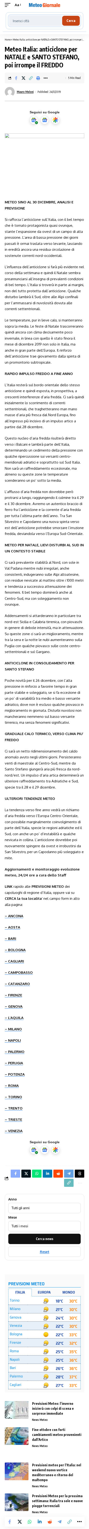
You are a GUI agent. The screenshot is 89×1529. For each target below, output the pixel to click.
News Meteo (40, 1420)
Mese (12, 1217)
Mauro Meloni (25, 92)
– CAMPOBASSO (19, 972)
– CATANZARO (17, 984)
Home (8, 39)
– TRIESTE (13, 1119)
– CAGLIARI (14, 961)
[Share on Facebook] (16, 78)
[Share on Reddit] (50, 1522)
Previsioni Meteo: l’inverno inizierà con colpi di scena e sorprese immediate (53, 1408)
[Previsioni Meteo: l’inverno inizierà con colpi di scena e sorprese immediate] (16, 1410)
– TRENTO (14, 1108)
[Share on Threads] (79, 1174)
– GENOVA (14, 1006)
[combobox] (35, 21)
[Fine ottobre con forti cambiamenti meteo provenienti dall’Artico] (16, 1436)
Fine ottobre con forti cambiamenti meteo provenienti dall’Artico (56, 1435)
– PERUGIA (14, 1063)
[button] (9, 5)
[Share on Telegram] (60, 1522)
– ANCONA (14, 916)
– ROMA (12, 1085)
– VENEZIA (14, 1131)
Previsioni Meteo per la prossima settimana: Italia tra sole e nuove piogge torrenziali (57, 1501)
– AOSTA (12, 927)
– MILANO (13, 1029)
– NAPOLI (13, 1040)
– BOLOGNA (15, 950)
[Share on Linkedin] (40, 1522)
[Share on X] (23, 78)
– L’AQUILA (14, 1017)
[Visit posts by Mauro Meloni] (10, 92)
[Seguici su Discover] (55, 120)
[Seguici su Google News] (44, 120)
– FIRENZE (13, 995)
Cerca (70, 21)
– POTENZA (15, 1074)
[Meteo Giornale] (45, 5)
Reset (44, 1252)
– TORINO (13, 1097)
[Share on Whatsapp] (30, 1522)
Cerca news (44, 1239)
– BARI (10, 938)
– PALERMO (14, 1051)
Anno (12, 1199)
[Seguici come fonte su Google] (33, 120)
